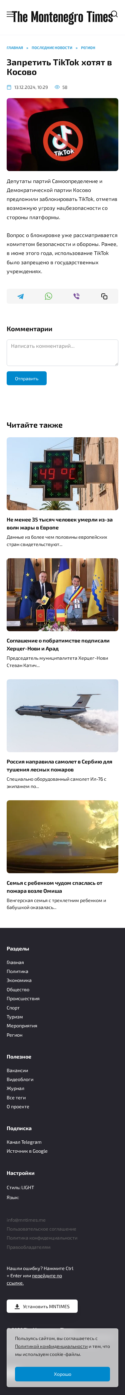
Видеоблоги (20, 1079)
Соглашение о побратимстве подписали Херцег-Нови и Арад (58, 644)
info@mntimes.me (26, 1220)
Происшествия (23, 998)
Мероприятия (22, 1025)
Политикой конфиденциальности (51, 1346)
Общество (18, 989)
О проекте (18, 1106)
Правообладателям (29, 1247)
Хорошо (62, 1374)
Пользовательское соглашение (41, 1229)
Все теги (16, 1097)
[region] (62, 1357)
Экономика (19, 980)
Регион (14, 1035)
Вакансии (17, 1070)
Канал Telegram (24, 1142)
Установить (46, 1306)
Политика (17, 971)
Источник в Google (27, 1151)
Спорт (13, 1007)
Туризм (15, 1016)
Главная (15, 962)
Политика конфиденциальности (42, 1238)
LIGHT (27, 1187)
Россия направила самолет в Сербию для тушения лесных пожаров (59, 765)
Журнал (15, 1088)
